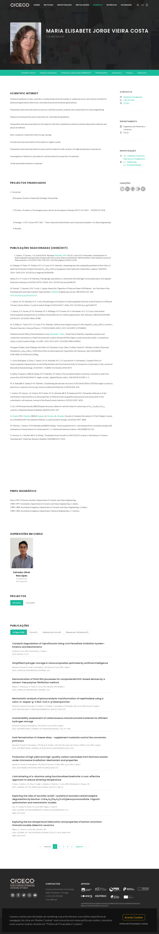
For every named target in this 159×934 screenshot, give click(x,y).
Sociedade (126, 5)
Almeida (60, 416)
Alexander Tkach (57, 334)
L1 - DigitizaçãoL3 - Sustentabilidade (132, 163)
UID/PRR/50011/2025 (88, 904)
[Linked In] (12, 895)
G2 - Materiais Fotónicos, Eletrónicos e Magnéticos (134, 157)
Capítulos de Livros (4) (51, 632)
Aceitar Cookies (134, 917)
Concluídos (30, 603)
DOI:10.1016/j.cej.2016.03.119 (23, 295)
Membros (98, 5)
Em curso (17, 603)
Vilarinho (27, 416)
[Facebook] (18, 895)
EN (142, 5)
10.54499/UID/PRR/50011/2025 (111, 904)
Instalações (82, 5)
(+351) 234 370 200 (54, 896)
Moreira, (50, 416)
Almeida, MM (61, 255)
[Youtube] (35, 895)
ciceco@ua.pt (51, 899)
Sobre (37, 5)
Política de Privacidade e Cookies (133, 923)
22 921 (126, 103)
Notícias (48, 5)
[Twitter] (23, 895)
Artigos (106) (18, 632)
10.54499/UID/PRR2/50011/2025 (96, 906)
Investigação (64, 5)
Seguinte (79, 846)
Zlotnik (15, 416)
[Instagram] (29, 895)
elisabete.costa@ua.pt (132, 97)
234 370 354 (128, 100)
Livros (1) (33, 632)
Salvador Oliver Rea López (21, 574)
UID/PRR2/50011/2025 (132, 904)
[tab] (16, 602)
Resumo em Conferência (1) (77, 632)
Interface (112, 5)
